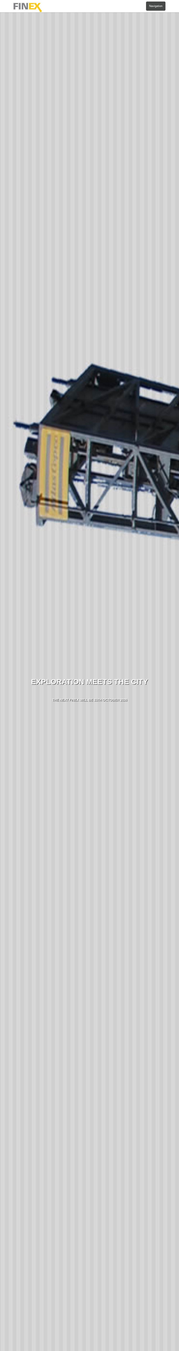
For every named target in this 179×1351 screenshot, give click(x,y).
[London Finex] (30, 11)
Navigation (155, 6)
